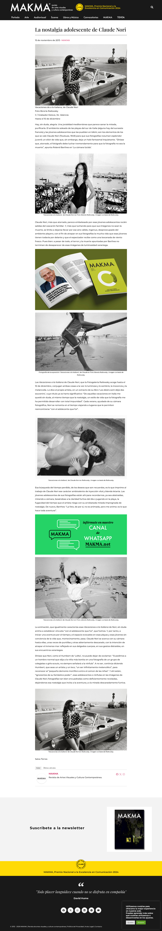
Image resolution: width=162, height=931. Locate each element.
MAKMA (107, 17)
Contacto (98, 926)
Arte (27, 17)
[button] (152, 7)
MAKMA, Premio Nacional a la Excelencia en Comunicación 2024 (102, 7)
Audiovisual (40, 17)
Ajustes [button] (130, 922)
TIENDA (121, 17)
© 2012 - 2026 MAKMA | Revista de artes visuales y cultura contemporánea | (38, 926)
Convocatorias (91, 17)
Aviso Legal (89, 926)
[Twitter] (120, 774)
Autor (38, 768)
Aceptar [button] (141, 922)
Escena (54, 17)
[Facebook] (117, 774)
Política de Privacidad (75, 926)
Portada (15, 17)
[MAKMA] (42, 778)
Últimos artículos (49, 768)
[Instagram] (123, 774)
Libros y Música (71, 17)
